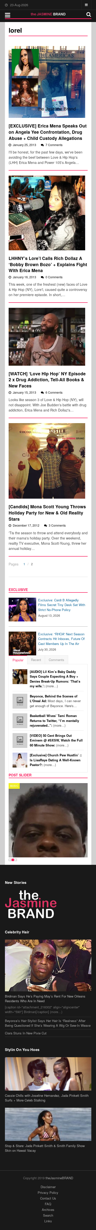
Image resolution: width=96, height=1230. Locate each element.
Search (48, 1215)
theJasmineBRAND (59, 1178)
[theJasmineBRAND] (48, 14)
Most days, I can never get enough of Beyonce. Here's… (55, 701)
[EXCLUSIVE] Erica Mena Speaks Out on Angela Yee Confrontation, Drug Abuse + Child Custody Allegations (48, 132)
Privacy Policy (48, 1192)
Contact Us (48, 1198)
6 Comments (54, 392)
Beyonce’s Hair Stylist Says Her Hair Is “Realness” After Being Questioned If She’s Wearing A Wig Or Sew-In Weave (48, 1023)
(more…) (55, 679)
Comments (56, 659)
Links (48, 1221)
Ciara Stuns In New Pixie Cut (26, 1033)
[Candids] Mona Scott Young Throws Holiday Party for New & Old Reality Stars (47, 512)
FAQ (48, 1204)
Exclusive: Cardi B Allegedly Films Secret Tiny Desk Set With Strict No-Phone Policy (61, 605)
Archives (48, 1209)
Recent (36, 659)
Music (14, 786)
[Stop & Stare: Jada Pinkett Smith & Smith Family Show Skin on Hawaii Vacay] (48, 1124)
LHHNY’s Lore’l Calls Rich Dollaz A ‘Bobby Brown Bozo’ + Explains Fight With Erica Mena (48, 264)
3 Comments (57, 525)
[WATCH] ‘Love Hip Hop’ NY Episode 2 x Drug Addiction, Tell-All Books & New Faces (47, 379)
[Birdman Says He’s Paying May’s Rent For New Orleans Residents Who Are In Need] (48, 965)
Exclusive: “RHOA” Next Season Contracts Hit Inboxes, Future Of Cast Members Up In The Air (61, 639)
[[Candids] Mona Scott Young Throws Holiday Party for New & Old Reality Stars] (47, 461)
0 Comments (54, 277)
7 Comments (54, 145)
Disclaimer (48, 1186)
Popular (18, 660)
